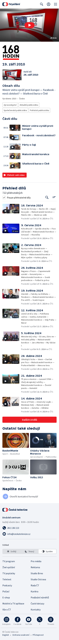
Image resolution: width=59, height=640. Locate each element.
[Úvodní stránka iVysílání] (11, 4)
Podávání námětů (40, 597)
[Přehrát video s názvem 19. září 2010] (29, 25)
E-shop (6, 597)
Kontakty (36, 609)
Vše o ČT (6, 609)
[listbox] (29, 551)
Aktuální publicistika (29, 105)
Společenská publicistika (15, 110)
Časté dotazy (37, 603)
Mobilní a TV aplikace (13, 603)
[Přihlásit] (48, 4)
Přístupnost (38, 635)
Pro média (36, 561)
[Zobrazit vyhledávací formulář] (41, 4)
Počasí (5, 591)
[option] (11, 551)
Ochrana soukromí (20, 635)
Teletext (6, 579)
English (5, 635)
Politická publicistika (39, 110)
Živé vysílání (8, 567)
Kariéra (34, 591)
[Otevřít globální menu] (55, 4)
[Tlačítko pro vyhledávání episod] (46, 197)
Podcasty (7, 585)
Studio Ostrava (38, 579)
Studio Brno (37, 573)
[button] (29, 25)
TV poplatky (8, 573)
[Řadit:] (54, 197)
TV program (8, 561)
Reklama (35, 567)
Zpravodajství (10, 105)
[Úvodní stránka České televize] (15, 510)
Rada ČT (35, 585)
